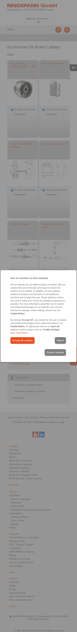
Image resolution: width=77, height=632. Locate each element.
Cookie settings (55, 352)
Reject (60, 340)
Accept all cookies (22, 340)
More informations (19, 333)
